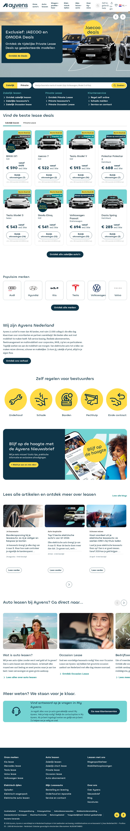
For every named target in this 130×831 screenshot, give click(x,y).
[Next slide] (123, 17)
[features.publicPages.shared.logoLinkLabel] (15, 5)
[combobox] (72, 85)
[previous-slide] (117, 603)
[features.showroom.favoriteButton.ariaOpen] (116, 5)
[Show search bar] (97, 5)
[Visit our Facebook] (123, 815)
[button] (30, 646)
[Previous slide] (116, 17)
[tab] (12, 123)
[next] (69, 584)
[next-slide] (124, 603)
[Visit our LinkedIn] (116, 815)
